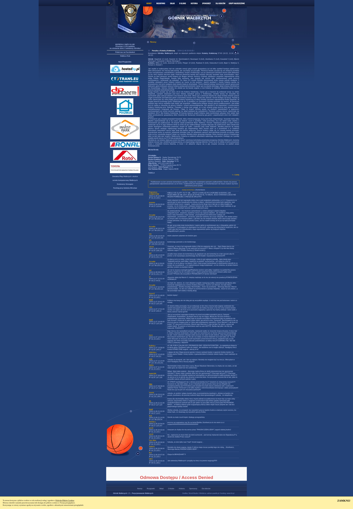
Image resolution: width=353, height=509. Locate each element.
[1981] (182, 30)
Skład (161, 489)
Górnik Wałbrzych (120, 493)
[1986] (205, 25)
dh (150, 401)
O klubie (171, 489)
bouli (151, 300)
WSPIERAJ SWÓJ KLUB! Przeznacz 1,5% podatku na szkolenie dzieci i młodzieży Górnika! (125, 46)
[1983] (199, 27)
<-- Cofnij (235, 44)
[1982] (190, 29)
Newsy (139, 489)
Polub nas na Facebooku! (125, 52)
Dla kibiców (206, 489)
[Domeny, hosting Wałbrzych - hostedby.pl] (125, 72)
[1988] (213, 22)
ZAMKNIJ (343, 500)
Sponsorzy (193, 489)
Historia (182, 489)
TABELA (151, 173)
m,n (150, 416)
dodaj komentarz (188, 190)
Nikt (150, 384)
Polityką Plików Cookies (65, 500)
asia (150, 359)
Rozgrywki (151, 489)
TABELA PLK (125, 56)
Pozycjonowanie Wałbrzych (142, 493)
